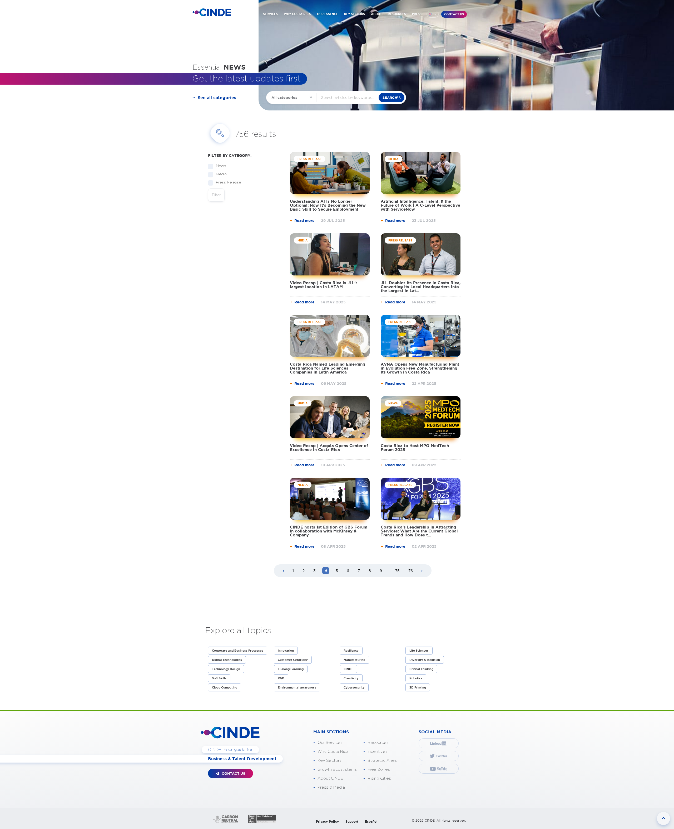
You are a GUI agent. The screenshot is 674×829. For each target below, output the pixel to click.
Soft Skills (219, 678)
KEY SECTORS (354, 14)
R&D (281, 678)
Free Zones (379, 770)
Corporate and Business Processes (237, 650)
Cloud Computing (224, 687)
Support (351, 821)
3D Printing (417, 687)
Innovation (286, 650)
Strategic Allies (382, 761)
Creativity (351, 678)
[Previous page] (283, 571)
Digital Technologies (227, 659)
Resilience (351, 650)
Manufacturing (354, 659)
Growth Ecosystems (337, 770)
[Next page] (422, 571)
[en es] (433, 14)
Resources (378, 743)
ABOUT (376, 14)
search (390, 98)
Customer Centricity (293, 659)
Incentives (378, 752)
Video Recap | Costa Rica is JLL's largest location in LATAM (324, 284)
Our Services (330, 743)
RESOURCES (397, 14)
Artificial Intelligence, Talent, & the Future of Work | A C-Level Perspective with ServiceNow (420, 205)
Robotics (415, 678)
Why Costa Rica (333, 752)
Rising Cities (379, 778)
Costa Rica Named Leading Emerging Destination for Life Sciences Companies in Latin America (327, 368)
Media (221, 174)
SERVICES (270, 14)
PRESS (417, 14)
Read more (304, 221)
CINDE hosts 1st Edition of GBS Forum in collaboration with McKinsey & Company (328, 531)
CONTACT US (454, 14)
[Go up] (663, 818)
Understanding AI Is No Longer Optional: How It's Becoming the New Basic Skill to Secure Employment (328, 205)
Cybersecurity (354, 687)
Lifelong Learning (291, 669)
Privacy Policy (327, 821)
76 (410, 570)
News (221, 166)
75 (397, 570)
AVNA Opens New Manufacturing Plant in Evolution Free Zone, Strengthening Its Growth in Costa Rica (420, 368)
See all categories (217, 97)
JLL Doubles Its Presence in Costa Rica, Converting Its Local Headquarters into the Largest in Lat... (420, 286)
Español (371, 821)
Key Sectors (329, 761)
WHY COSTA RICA (297, 14)
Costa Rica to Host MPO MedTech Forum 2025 (415, 447)
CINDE (348, 669)
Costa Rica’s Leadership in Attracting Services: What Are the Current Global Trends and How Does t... (419, 531)
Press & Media (331, 787)
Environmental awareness (297, 687)
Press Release (228, 182)
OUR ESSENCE (327, 14)
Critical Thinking (421, 669)
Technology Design (226, 669)
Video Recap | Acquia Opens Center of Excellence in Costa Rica (329, 447)
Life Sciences (419, 650)
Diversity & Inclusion (424, 659)
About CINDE (330, 778)
